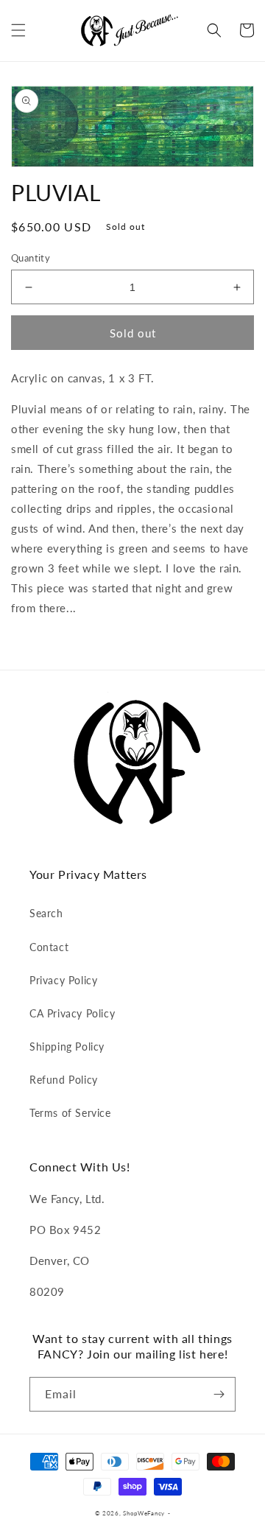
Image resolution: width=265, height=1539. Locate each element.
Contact (48, 947)
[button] (18, 30)
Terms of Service (70, 1113)
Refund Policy (63, 1079)
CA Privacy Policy (72, 1013)
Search (46, 913)
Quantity (30, 258)
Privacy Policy (63, 980)
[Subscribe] (218, 1394)
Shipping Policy (67, 1046)
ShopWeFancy (144, 1513)
